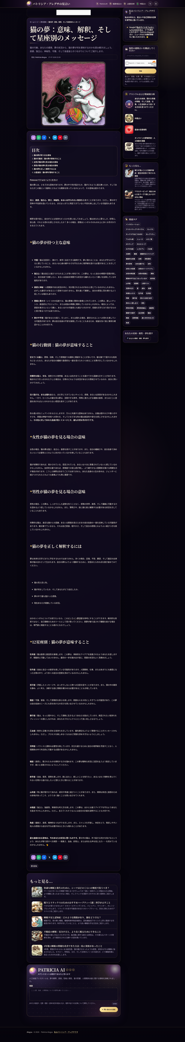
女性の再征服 (130, 273)
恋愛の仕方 (130, 288)
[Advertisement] (73, 12)
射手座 (152, 278)
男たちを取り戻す (146, 298)
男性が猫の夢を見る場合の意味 (46, 165)
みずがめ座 (130, 249)
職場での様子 (130, 313)
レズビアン (140, 249)
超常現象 (135, 318)
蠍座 (127, 318)
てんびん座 (130, 239)
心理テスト (145, 283)
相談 (31, 985)
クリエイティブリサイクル (135, 229)
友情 (139, 259)
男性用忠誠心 (141, 308)
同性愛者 (148, 259)
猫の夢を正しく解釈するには (45, 169)
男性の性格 (130, 308)
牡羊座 (148, 293)
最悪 (149, 288)
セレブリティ (150, 234)
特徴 (127, 298)
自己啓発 (141, 313)
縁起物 (151, 308)
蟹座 (149, 313)
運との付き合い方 (148, 318)
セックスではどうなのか (134, 234)
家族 (152, 273)
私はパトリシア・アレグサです (142, 12)
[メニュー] (156, 3)
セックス (150, 229)
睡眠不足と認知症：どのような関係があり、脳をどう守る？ (72, 917)
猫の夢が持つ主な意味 (42, 155)
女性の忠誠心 (142, 273)
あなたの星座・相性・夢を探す (138, 338)
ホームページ (34, 22)
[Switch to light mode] (150, 3)
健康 (135, 254)
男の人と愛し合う (132, 303)
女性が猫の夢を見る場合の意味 (46, 162)
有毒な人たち (130, 293)
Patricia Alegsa (41, 57)
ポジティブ (129, 244)
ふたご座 (149, 239)
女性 (149, 264)
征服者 (136, 283)
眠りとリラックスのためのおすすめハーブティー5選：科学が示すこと (77, 902)
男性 (142, 303)
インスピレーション (132, 224)
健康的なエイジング (147, 254)
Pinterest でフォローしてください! (44, 180)
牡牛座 (140, 293)
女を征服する (139, 264)
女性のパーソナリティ (145, 269)
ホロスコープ (141, 244)
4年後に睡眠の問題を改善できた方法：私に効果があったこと (73, 945)
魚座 (127, 323)
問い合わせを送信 (108, 1009)
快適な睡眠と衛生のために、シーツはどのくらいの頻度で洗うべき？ (76, 887)
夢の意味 (43, 22)
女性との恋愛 (130, 269)
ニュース (140, 239)
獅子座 (134, 298)
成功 (143, 288)
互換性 (128, 254)
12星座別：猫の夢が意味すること (47, 172)
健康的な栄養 (130, 259)
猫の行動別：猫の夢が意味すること (47, 158)
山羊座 (128, 283)
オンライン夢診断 (75, 618)
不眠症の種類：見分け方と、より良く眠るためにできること (72, 931)
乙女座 (150, 249)
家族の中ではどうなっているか (136, 278)
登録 (140, 71)
